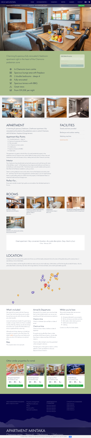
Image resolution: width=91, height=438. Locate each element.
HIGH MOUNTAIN (8, 2)
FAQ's (28, 406)
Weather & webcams (32, 404)
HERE (11, 335)
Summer (71, 2)
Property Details (15, 385)
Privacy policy (30, 408)
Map (45, 6)
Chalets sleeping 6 (70, 403)
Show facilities (64, 140)
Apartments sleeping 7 (51, 410)
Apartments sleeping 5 (51, 406)
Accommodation (42, 2)
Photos (31, 6)
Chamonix (54, 2)
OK (70, 436)
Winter (63, 2)
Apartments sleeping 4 (51, 405)
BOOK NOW (81, 5)
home (32, 2)
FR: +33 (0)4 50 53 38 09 (12, 403)
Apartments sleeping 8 (51, 411)
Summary (24, 6)
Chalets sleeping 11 (70, 408)
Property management (33, 402)
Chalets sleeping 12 (71, 410)
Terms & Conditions (32, 410)
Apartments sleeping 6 (51, 408)
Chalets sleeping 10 (71, 406)
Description (39, 6)
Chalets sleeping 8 (70, 405)
